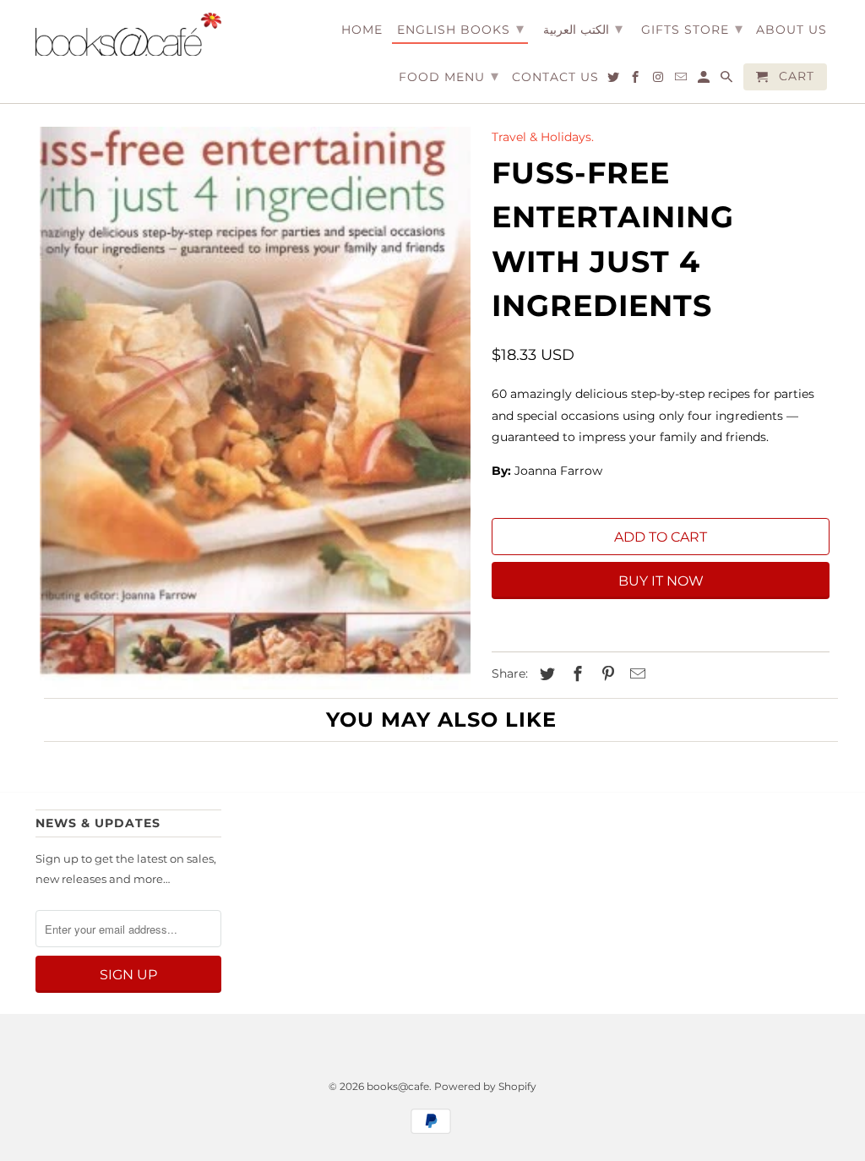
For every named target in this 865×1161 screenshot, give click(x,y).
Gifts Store (692, 28)
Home (362, 30)
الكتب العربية (583, 28)
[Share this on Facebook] (575, 674)
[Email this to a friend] (635, 674)
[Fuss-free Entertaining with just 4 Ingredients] (255, 408)
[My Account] (705, 80)
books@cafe (398, 1086)
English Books (461, 28)
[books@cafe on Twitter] (614, 80)
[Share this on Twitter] (544, 674)
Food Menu (449, 76)
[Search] (728, 80)
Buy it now (661, 581)
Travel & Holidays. (543, 136)
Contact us (555, 77)
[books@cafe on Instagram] (659, 80)
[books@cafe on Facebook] (636, 80)
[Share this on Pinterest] (605, 674)
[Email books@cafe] (682, 80)
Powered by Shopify (485, 1086)
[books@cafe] (128, 34)
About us (791, 30)
